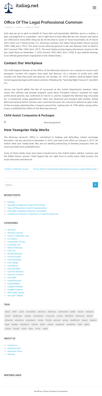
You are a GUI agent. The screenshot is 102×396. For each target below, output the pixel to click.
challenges (17, 315)
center (8, 315)
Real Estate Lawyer (15, 292)
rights (86, 324)
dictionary (80, 315)
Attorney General (15, 232)
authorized (63, 311)
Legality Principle (15, 286)
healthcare (75, 320)
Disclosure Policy (14, 351)
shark (24, 328)
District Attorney (14, 247)
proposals (60, 324)
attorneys (52, 311)
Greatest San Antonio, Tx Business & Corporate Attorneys (32, 214)
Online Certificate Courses (17, 169)
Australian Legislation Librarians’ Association (27, 211)
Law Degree (12, 265)
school (8, 328)
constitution (38, 315)
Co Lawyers (12, 238)
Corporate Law (13, 244)
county (60, 315)
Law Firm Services (15, 274)
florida (48, 320)
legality (14, 324)
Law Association (14, 259)
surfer (38, 328)
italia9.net (27, 5)
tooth (45, 328)
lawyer (85, 320)
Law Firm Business (15, 271)
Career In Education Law (18, 235)
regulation (71, 324)
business (90, 311)
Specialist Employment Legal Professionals (26, 205)
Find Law (11, 250)
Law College (12, 262)
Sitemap (11, 354)
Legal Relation (13, 283)
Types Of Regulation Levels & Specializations (27, 208)
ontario (34, 324)
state (30, 328)
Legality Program (15, 289)
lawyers (93, 320)
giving (65, 320)
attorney (42, 311)
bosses (81, 311)
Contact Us (12, 345)
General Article (14, 256)
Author (19, 27)
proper (50, 324)
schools (16, 328)
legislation (24, 324)
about (7, 311)
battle (73, 311)
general (57, 320)
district (90, 315)
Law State (11, 277)
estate (40, 320)
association (31, 311)
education (19, 320)
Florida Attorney (32, 27)
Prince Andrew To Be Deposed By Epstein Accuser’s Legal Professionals (65, 169)
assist (21, 311)
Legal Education (14, 280)
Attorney (11, 229)
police (42, 324)
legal (7, 324)
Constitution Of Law (16, 241)
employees (31, 320)
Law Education (13, 268)
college (28, 315)
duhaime (9, 320)
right (80, 324)
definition (69, 315)
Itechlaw (11, 202)
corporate (50, 315)
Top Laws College (15, 295)
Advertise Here (14, 348)
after (14, 311)
